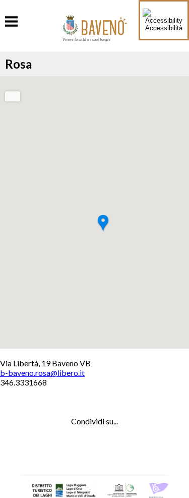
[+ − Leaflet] (94, 212)
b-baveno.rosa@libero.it (42, 372)
